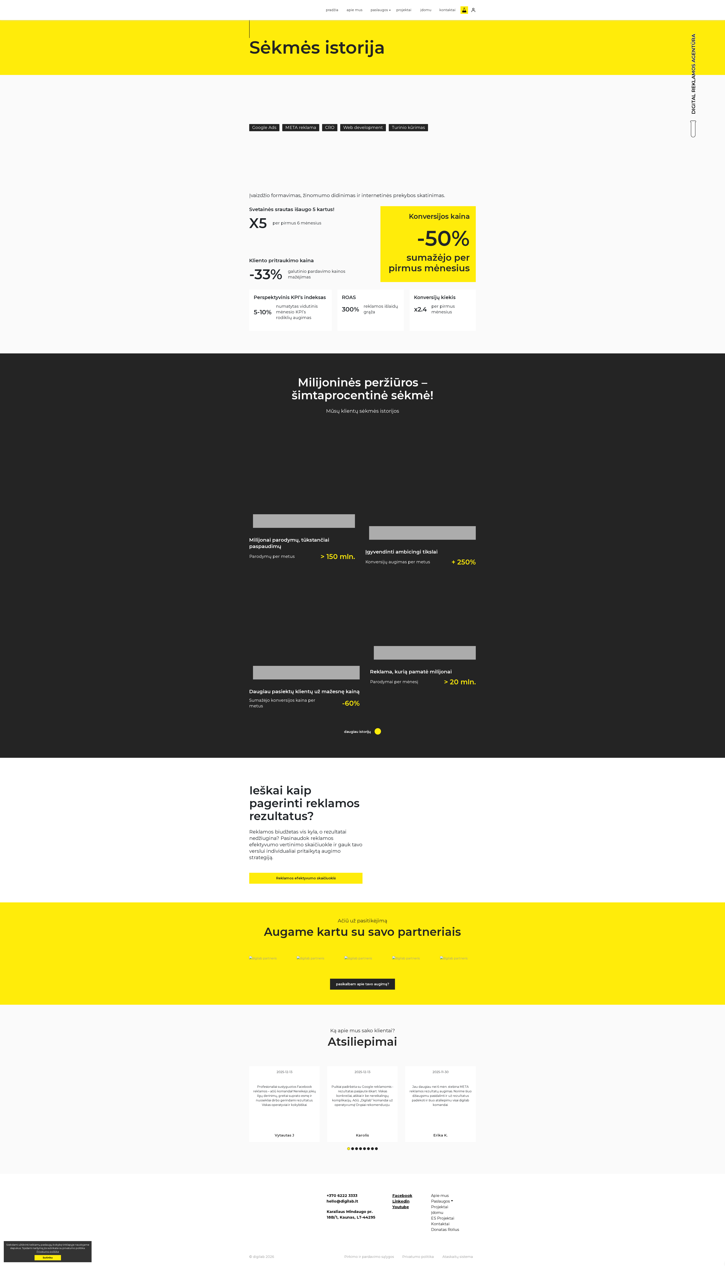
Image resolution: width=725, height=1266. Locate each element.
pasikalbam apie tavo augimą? (362, 984)
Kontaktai (447, 10)
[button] (348, 1148)
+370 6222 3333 (342, 1195)
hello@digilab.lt (342, 1201)
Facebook (402, 1195)
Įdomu (425, 10)
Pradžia (332, 10)
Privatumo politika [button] (48, 1251)
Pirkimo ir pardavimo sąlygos (369, 1257)
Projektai (403, 10)
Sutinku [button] (48, 1257)
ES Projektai (442, 1218)
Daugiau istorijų (358, 732)
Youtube (400, 1207)
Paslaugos (379, 10)
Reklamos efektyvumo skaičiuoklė (306, 878)
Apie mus (354, 10)
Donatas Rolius (445, 1229)
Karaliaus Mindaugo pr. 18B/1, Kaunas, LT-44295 (351, 1214)
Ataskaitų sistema (457, 1257)
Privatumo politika (418, 1257)
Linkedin (401, 1201)
